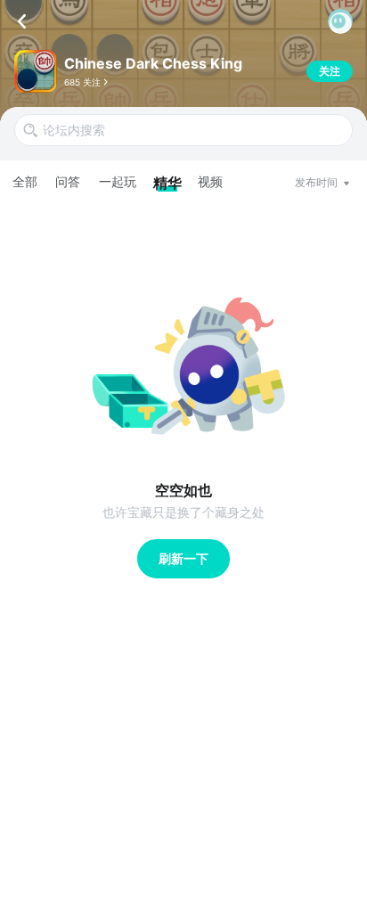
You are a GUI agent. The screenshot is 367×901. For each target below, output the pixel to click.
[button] (340, 21)
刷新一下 (183, 558)
